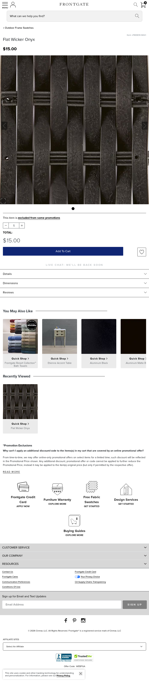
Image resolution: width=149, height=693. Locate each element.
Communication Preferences (16, 582)
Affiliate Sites (11, 639)
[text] (10, 49)
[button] (5, 5)
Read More (11, 471)
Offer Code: (70, 666)
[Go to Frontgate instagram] (83, 620)
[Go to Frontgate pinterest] (74, 620)
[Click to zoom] (3, 201)
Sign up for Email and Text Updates (24, 596)
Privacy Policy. (63, 675)
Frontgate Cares (10, 576)
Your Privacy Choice (90, 576)
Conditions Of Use (11, 586)
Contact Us (7, 571)
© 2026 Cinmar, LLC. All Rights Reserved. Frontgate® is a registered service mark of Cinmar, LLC (74, 630)
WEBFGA (80, 666)
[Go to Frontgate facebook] (66, 620)
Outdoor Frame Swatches (19, 28)
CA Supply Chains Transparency (90, 582)
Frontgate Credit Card (85, 571)
